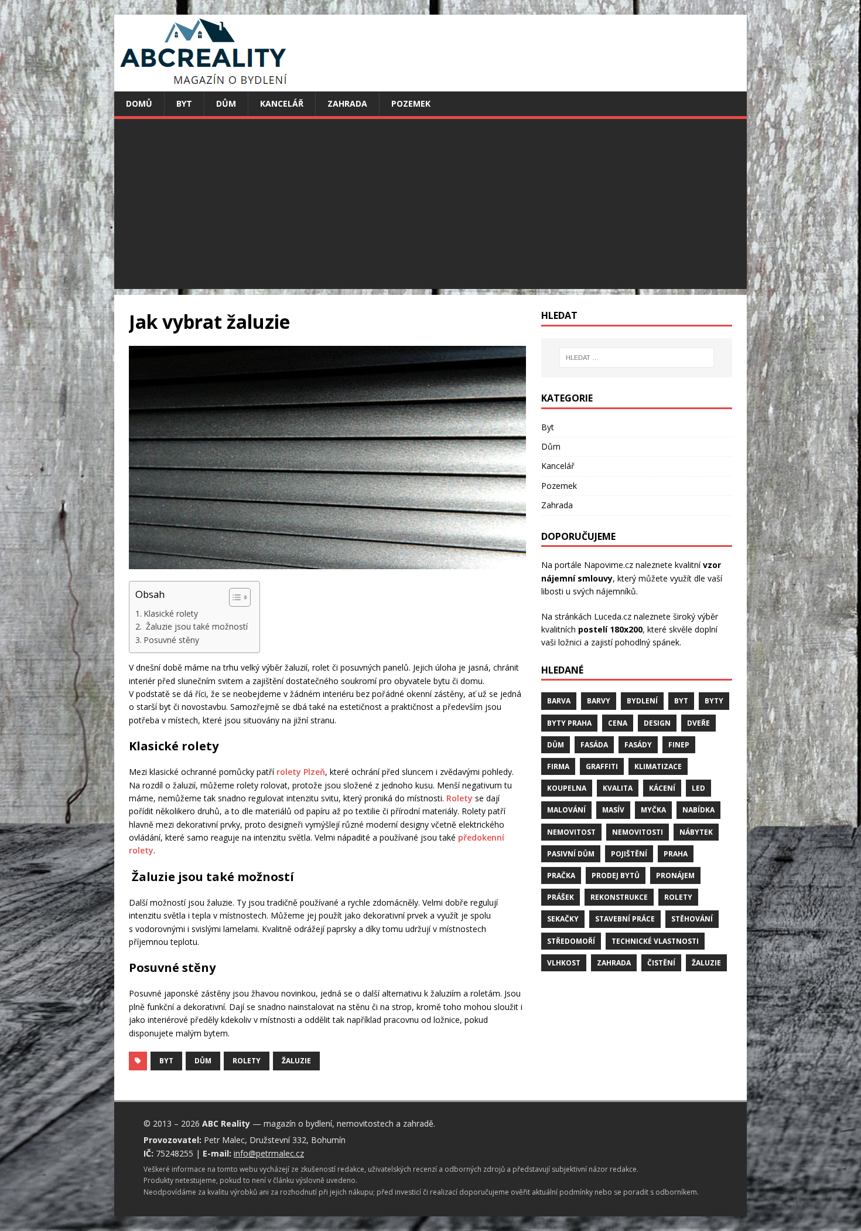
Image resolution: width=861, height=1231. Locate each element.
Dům (226, 103)
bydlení (642, 701)
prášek (560, 897)
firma (558, 766)
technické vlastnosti (655, 941)
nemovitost (571, 832)
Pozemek (410, 103)
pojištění (629, 854)
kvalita (618, 788)
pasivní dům (570, 854)
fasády (638, 745)
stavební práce (625, 919)
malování (566, 810)
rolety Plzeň (300, 771)
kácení (662, 788)
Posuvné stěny (171, 639)
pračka (561, 875)
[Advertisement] (430, 207)
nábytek (696, 832)
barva (558, 701)
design (657, 723)
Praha (676, 854)
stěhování (692, 919)
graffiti (602, 766)
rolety (247, 1061)
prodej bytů (616, 875)
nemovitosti (637, 832)
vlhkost (563, 963)
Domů (139, 103)
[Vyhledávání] (637, 358)
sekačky (563, 919)
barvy (598, 701)
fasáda (594, 745)
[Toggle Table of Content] (234, 597)
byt (166, 1061)
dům (202, 1061)
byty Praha (569, 723)
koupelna (566, 788)
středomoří (571, 941)
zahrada (614, 963)
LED (698, 788)
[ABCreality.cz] (203, 84)
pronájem (675, 875)
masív (613, 810)
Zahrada (347, 103)
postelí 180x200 (610, 629)
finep (678, 745)
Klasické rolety (171, 613)
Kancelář (281, 103)
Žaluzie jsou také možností (196, 626)
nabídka (698, 810)
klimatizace (658, 766)
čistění (661, 963)
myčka (653, 810)
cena (617, 723)
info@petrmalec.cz (269, 1153)
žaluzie (296, 1061)
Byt (184, 103)
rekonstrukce (619, 897)
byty (714, 701)
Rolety (459, 798)
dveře (698, 723)
